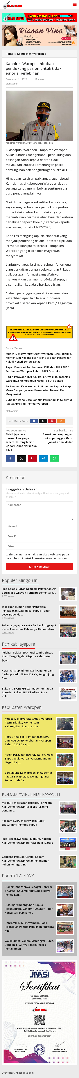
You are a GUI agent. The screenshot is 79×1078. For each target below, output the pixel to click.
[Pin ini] (32, 458)
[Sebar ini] (10, 458)
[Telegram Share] (43, 458)
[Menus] (74, 4)
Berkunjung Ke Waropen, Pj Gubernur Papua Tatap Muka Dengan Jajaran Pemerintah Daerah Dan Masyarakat (38, 390)
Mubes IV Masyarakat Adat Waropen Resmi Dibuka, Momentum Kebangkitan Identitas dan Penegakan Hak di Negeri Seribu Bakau (39, 357)
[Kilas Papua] (13, 4)
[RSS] (61, 421)
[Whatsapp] (54, 458)
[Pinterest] (52, 421)
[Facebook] (34, 421)
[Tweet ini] (21, 458)
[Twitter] (43, 421)
